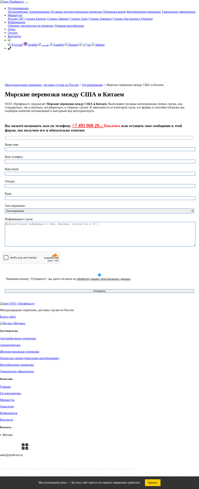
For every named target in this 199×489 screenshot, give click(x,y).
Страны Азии (79, 18)
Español (58, 44)
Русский (17, 44)
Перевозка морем (114, 11)
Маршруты (15, 15)
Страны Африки (58, 18)
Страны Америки (100, 18)
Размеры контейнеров (69, 25)
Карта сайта (8, 316)
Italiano (100, 44)
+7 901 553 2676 (10, 448)
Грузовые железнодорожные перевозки (76, 11)
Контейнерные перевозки (144, 11)
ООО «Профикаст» (22, 303)
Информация (16, 22)
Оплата (12, 32)
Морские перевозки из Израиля (132, 475)
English (32, 44)
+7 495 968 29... (88, 125)
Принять (153, 482)
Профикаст (16, 1)
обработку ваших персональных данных (103, 278)
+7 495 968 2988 (22, 48)
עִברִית (86, 44)
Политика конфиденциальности (73, 468)
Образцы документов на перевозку (31, 25)
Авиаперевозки (39, 11)
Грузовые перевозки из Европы (17, 475)
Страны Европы (35, 18)
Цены (11, 29)
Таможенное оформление (179, 11)
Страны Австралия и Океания (133, 18)
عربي (45, 44)
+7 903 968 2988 (10, 445)
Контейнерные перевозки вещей (54, 475)
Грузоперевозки (18, 8)
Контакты (14, 36)
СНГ (21, 18)
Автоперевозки (18, 11)
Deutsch (73, 44)
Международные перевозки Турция (93, 475)
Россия (12, 18)
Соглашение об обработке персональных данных (27, 468)
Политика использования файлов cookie (114, 468)
